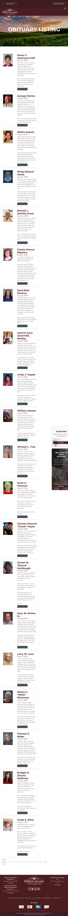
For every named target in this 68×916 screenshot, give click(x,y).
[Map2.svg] (35, 889)
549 (45, 862)
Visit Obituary (22, 89)
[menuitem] (10, 898)
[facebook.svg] (29, 889)
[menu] (65, 8)
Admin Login (41, 914)
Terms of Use (34, 914)
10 (34, 862)
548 (41, 862)
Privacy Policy (27, 914)
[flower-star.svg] (38, 889)
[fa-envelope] (32, 889)
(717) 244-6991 (10, 892)
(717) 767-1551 (10, 883)
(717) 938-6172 (57, 884)
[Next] (48, 862)
